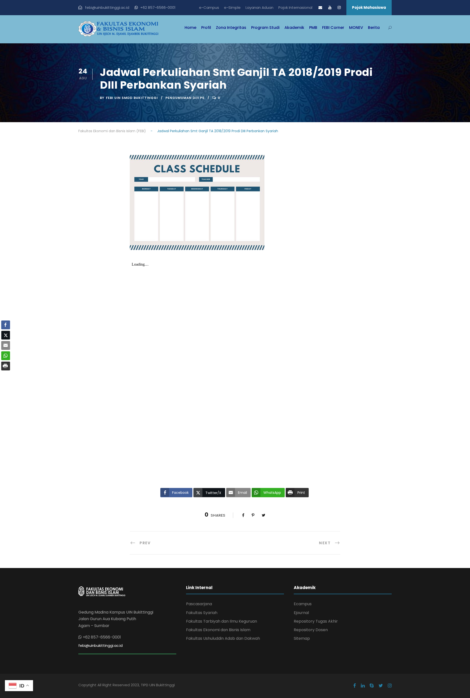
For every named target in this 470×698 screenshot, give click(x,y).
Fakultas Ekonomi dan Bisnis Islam (218, 630)
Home (190, 27)
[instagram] (339, 7)
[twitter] (380, 686)
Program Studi (265, 27)
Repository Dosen (311, 630)
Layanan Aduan (259, 7)
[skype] (372, 686)
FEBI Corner (333, 27)
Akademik (294, 27)
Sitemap (302, 638)
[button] (6, 376)
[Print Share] (5, 366)
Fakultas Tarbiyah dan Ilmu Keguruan (221, 621)
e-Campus (209, 7)
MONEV (356, 27)
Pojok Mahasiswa (369, 7)
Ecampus (303, 604)
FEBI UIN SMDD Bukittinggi (132, 97)
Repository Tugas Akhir (316, 621)
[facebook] (354, 686)
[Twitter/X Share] (5, 335)
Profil (206, 27)
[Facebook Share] (5, 324)
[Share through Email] (5, 345)
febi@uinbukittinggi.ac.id (100, 645)
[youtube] (329, 7)
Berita (374, 27)
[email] (320, 7)
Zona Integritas (231, 27)
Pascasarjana (199, 604)
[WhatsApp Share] (5, 355)
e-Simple (232, 7)
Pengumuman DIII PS (185, 97)
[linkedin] (363, 686)
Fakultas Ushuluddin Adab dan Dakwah (223, 638)
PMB (313, 27)
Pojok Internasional (295, 7)
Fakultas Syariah (201, 612)
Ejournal (301, 612)
